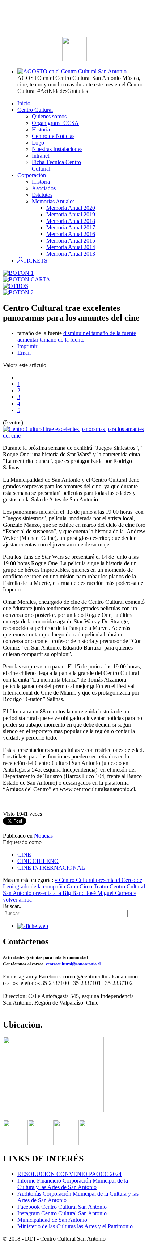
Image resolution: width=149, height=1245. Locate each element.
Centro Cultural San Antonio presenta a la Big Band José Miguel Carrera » (74, 889)
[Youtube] (91, 1143)
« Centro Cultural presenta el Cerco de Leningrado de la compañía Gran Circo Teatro (72, 883)
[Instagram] (66, 1143)
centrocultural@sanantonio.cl (73, 964)
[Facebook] (15, 1143)
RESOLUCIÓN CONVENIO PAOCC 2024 (69, 1174)
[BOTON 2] (18, 292)
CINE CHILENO (38, 861)
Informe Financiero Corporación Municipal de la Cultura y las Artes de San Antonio (72, 1183)
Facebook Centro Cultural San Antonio (62, 1207)
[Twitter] (40, 1143)
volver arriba (17, 899)
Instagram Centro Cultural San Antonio (62, 1213)
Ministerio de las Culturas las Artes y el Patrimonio (75, 1226)
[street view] (53, 1110)
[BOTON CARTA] (26, 279)
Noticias (43, 836)
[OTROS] (15, 286)
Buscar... (13, 906)
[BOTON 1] (18, 273)
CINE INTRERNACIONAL (51, 867)
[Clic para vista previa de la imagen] (74, 435)
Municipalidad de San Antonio (52, 1220)
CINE (24, 854)
